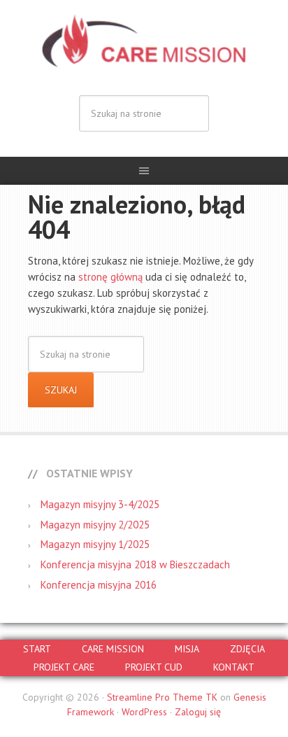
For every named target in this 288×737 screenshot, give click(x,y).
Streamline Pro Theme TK (162, 697)
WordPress (144, 712)
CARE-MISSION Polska (144, 42)
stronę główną (110, 276)
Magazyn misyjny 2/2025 (95, 524)
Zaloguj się (198, 712)
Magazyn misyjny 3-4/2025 (100, 504)
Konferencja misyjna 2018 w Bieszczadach (135, 564)
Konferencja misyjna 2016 (99, 584)
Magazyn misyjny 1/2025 (95, 544)
